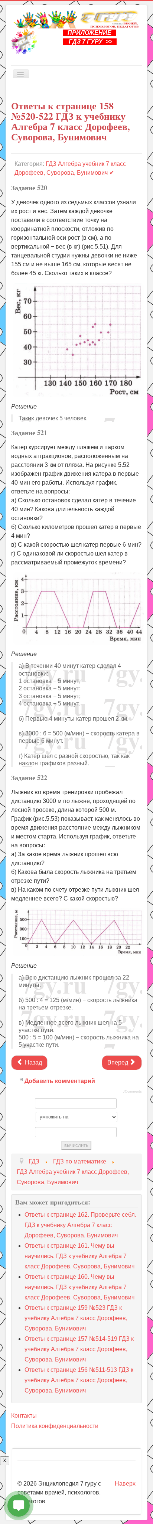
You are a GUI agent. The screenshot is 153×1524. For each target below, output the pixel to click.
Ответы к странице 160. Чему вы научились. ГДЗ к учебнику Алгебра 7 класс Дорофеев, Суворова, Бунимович (79, 1287)
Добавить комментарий (60, 1081)
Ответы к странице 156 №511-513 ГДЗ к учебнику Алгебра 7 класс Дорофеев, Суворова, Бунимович (79, 1380)
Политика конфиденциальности (54, 1426)
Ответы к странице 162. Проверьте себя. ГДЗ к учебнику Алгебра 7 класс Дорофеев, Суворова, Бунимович (80, 1225)
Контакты (24, 1415)
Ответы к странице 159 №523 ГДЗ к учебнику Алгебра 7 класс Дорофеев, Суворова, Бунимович (76, 1318)
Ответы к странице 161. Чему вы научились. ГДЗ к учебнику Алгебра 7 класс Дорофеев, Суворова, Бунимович (79, 1256)
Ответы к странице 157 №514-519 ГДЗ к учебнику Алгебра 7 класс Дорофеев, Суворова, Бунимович (79, 1349)
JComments (132, 1091)
